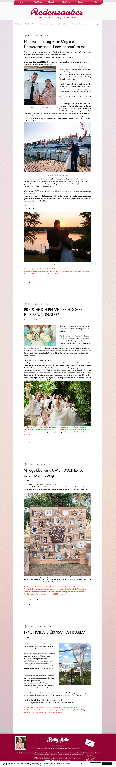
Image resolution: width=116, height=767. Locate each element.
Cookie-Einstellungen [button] (83, 764)
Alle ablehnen (96, 764)
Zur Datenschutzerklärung (50, 765)
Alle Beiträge (18, 24)
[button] (98, 24)
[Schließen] (114, 764)
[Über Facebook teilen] (25, 282)
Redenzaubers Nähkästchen (47, 24)
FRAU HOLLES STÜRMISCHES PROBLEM (54, 632)
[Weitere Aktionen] (90, 36)
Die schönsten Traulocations (79, 24)
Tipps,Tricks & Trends (30, 24)
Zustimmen (107, 764)
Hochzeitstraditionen (62, 24)
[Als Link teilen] (29, 282)
